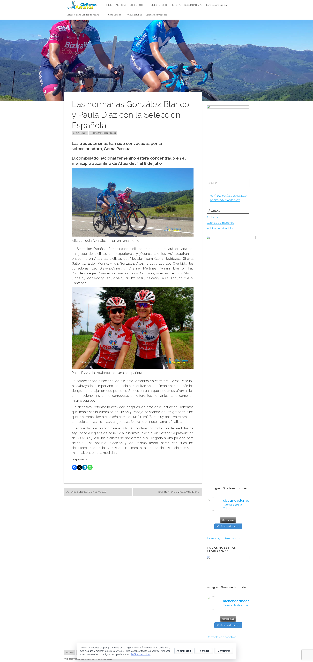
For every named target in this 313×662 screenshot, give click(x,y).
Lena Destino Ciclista (216, 5)
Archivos (212, 217)
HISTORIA (175, 5)
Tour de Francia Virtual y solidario (178, 491)
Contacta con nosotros (221, 637)
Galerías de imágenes (156, 14)
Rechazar (204, 650)
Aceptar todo (184, 650)
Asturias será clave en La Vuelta (86, 491)
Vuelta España (114, 14)
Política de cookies (140, 654)
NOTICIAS (121, 5)
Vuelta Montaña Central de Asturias (83, 14)
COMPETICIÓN (137, 5)
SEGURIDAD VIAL (193, 5)
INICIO (109, 5)
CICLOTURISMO (159, 5)
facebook (69, 652)
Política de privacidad (220, 228)
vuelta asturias (134, 14)
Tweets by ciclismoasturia (223, 538)
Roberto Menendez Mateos (103, 133)
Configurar (224, 650)
